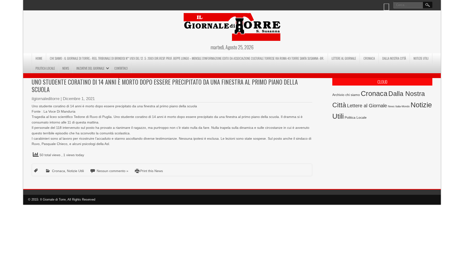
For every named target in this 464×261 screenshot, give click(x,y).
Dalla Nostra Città (394, 58)
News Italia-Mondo (399, 106)
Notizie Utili (420, 58)
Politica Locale (45, 68)
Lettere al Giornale (344, 58)
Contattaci (121, 68)
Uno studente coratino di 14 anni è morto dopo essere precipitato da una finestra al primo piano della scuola (165, 85)
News (65, 68)
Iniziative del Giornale (90, 68)
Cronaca (369, 58)
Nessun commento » (112, 171)
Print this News (151, 171)
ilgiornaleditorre (45, 98)
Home (39, 58)
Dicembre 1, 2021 (79, 98)
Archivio (338, 95)
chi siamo (352, 95)
